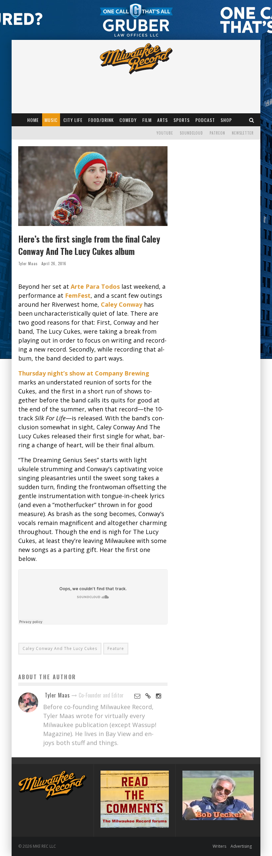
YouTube (165, 133)
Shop (226, 119)
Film (147, 119)
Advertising (241, 846)
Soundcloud (191, 133)
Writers (219, 846)
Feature (115, 648)
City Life (73, 119)
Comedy (128, 119)
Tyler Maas (28, 263)
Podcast (205, 119)
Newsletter (243, 133)
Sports (181, 119)
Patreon (217, 133)
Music (51, 119)
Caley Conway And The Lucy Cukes (60, 648)
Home (33, 119)
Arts (162, 119)
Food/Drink (101, 119)
